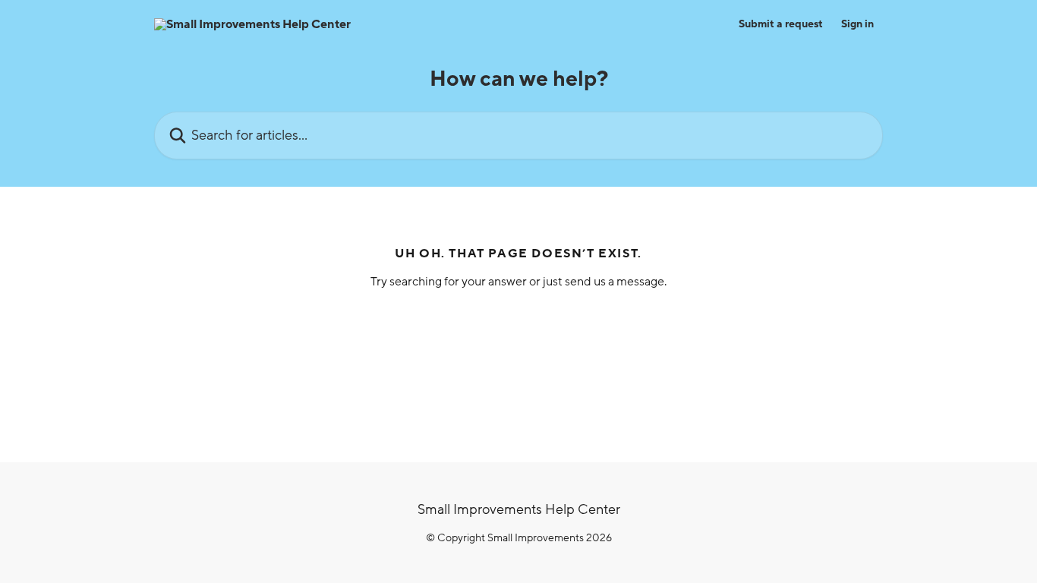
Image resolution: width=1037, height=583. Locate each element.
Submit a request (781, 24)
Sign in (857, 24)
